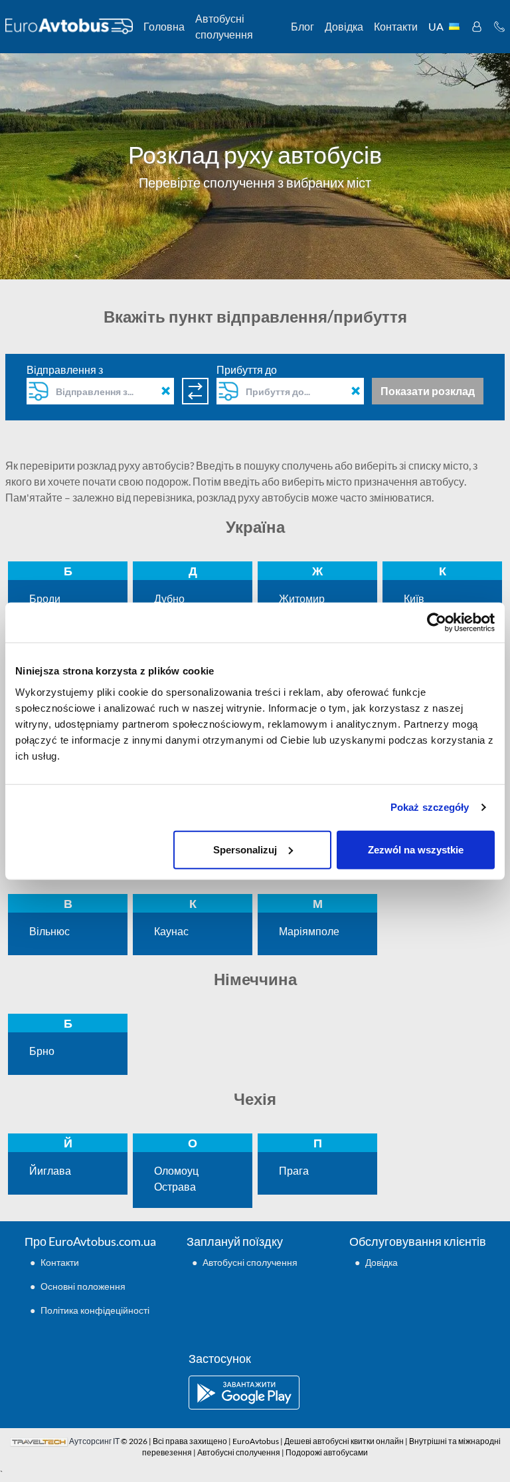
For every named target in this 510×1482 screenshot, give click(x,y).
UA (436, 26)
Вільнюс (49, 931)
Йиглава (50, 1170)
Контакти (396, 26)
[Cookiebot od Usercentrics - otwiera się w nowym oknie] (437, 623)
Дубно (169, 598)
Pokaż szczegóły (429, 807)
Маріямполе (309, 931)
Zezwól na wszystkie (416, 849)
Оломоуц (176, 1170)
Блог (302, 26)
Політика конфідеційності (95, 1310)
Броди (44, 598)
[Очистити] (166, 391)
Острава (175, 1186)
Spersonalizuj (245, 849)
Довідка (344, 26)
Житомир (302, 598)
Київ (414, 598)
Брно (41, 1050)
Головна (164, 26)
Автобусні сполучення (224, 26)
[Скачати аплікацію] (255, 1392)
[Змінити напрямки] (195, 391)
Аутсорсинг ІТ (94, 1441)
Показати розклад (428, 390)
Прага (294, 1170)
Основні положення (83, 1286)
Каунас (171, 931)
